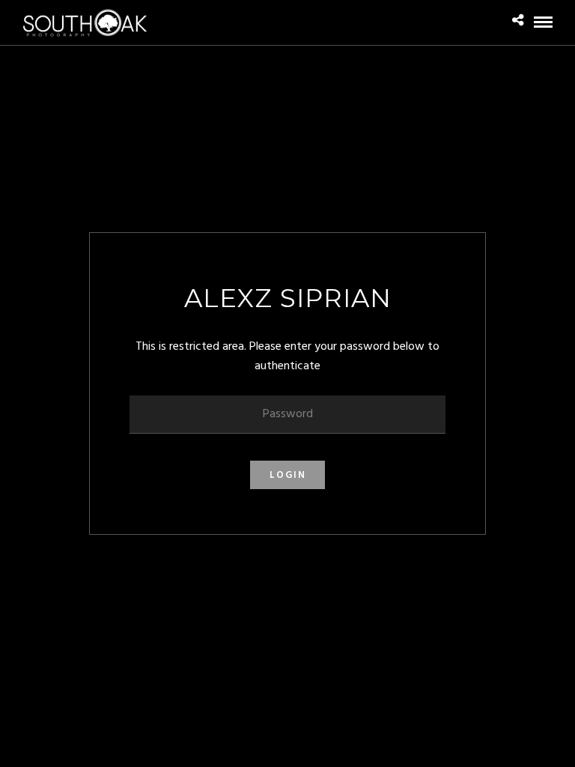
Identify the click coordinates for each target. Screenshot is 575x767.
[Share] (517, 21)
